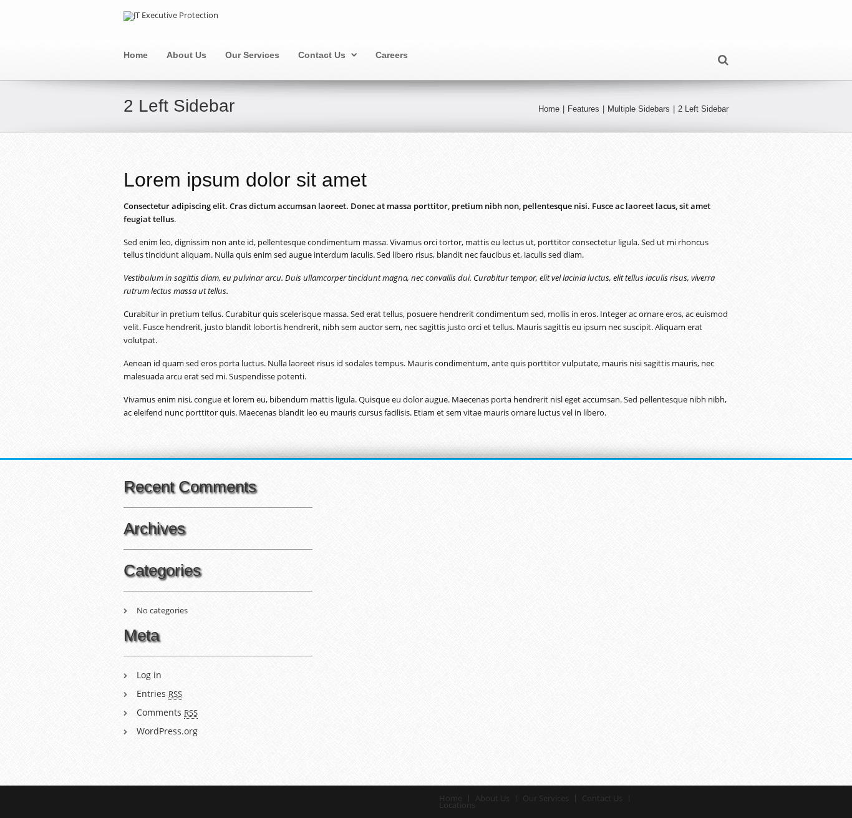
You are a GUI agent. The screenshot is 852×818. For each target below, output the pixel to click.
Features (583, 109)
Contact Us (322, 55)
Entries (159, 693)
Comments (167, 712)
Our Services (252, 55)
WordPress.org (167, 731)
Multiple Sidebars (639, 109)
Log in (149, 675)
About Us (186, 55)
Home (135, 55)
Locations (457, 805)
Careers (391, 55)
